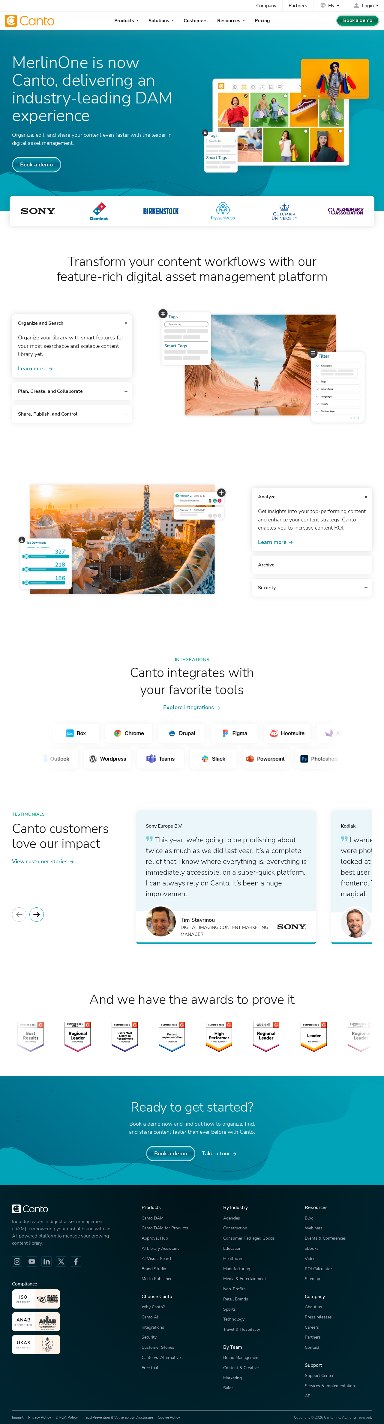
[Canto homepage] (30, 21)
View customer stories (40, 861)
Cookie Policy (169, 1417)
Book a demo (357, 20)
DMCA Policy (67, 1417)
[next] (36, 914)
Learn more (32, 368)
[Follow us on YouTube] (32, 1261)
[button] (72, 323)
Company (266, 5)
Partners (298, 5)
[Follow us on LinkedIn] (46, 1261)
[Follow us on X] (61, 1261)
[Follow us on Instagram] (17, 1261)
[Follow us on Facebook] (76, 1261)
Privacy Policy (39, 1417)
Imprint (17, 1417)
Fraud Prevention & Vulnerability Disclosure (117, 1417)
